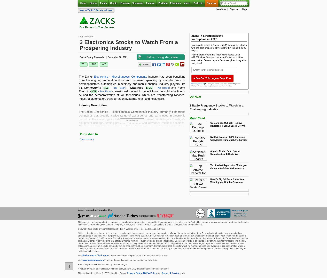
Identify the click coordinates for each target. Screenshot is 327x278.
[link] (98, 23)
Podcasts (198, 3)
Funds (103, 3)
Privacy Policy (197, 84)
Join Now (221, 9)
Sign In (234, 9)
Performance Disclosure (95, 255)
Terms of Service (170, 273)
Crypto (113, 3)
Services (213, 3)
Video (187, 3)
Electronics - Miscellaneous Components (120, 76)
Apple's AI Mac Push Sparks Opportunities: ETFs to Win (225, 152)
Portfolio (163, 3)
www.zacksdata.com (93, 260)
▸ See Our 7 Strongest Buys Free (212, 78)
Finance (150, 3)
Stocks (93, 3)
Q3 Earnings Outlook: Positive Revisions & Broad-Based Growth (227, 124)
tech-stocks (86, 139)
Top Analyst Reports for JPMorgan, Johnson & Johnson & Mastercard (228, 166)
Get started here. (96, 10)
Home (83, 3)
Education (175, 3)
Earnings (125, 3)
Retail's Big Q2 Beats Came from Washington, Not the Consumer (227, 181)
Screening (137, 3)
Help (244, 9)
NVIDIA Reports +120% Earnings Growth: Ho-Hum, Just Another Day (228, 138)
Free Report (119, 88)
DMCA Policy (150, 273)
